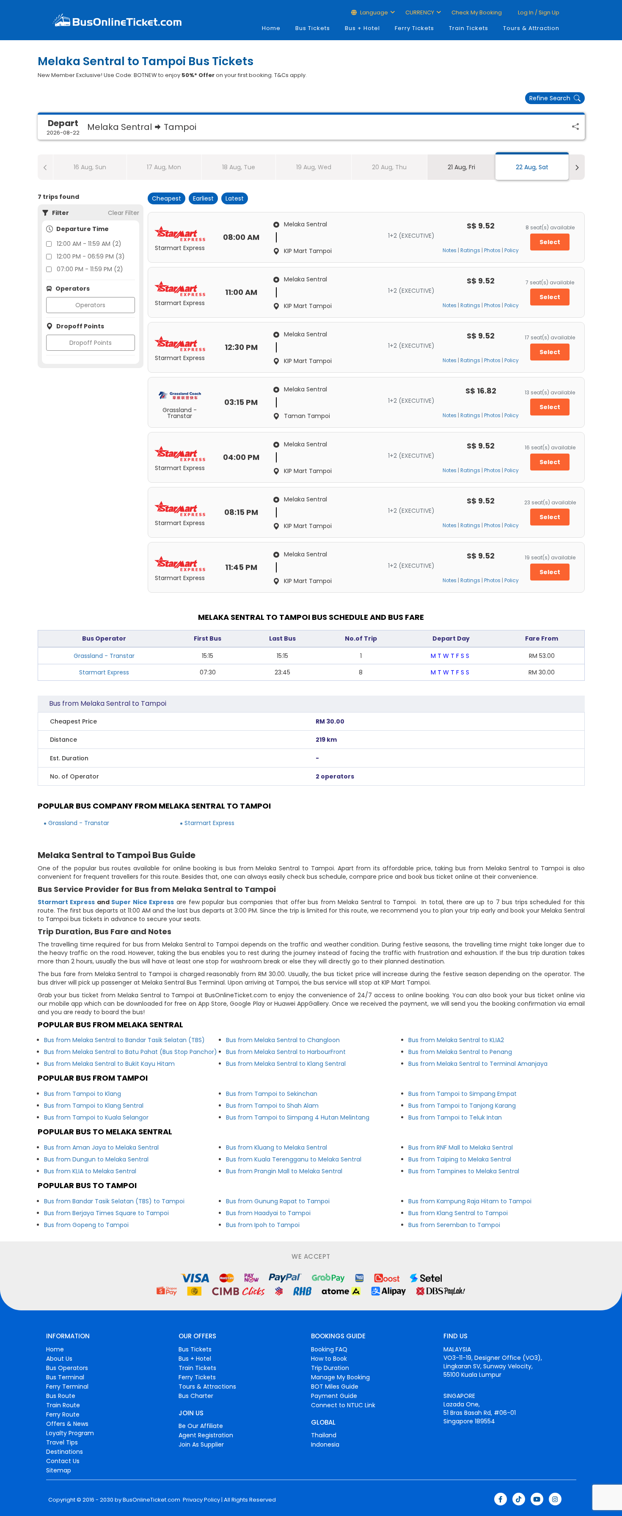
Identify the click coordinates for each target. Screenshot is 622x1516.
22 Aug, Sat (532, 167)
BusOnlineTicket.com (151, 1500)
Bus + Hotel (362, 28)
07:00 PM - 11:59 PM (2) (90, 269)
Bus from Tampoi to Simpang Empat (462, 1094)
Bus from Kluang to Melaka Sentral (276, 1147)
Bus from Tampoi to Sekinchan (271, 1094)
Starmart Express (104, 672)
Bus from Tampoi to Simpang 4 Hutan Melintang (297, 1117)
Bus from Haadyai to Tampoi (268, 1213)
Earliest (203, 198)
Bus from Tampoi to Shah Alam (272, 1105)
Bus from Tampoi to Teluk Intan (455, 1117)
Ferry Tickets (414, 28)
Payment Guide (334, 1396)
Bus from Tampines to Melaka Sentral (463, 1171)
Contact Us (63, 1461)
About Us (59, 1358)
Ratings (470, 250)
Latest (235, 198)
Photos (492, 250)
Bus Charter (196, 1396)
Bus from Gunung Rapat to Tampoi (278, 1201)
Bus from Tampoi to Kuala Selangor (96, 1117)
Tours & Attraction (531, 28)
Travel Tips (62, 1442)
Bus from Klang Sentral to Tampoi (458, 1213)
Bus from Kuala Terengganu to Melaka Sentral (293, 1159)
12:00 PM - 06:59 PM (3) (91, 256)
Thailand (323, 1435)
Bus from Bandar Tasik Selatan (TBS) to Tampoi (114, 1201)
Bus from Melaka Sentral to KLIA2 (456, 1040)
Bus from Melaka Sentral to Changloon (283, 1040)
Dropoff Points (90, 342)
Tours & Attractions (207, 1386)
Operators (90, 305)
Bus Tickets (312, 28)
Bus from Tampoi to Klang (82, 1094)
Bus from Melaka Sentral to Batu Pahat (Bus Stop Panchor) (130, 1052)
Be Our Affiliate (201, 1426)
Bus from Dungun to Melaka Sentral (96, 1159)
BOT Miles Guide (334, 1386)
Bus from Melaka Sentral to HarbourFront (286, 1052)
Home (271, 28)
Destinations (64, 1451)
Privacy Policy (201, 1500)
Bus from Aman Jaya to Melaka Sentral (101, 1147)
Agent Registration (206, 1435)
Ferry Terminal (67, 1386)
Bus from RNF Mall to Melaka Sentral (460, 1147)
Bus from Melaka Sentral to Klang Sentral (286, 1063)
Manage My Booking (340, 1377)
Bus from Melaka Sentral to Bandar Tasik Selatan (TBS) (124, 1040)
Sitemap (58, 1470)
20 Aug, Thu (389, 167)
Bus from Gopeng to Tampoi (86, 1225)
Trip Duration (330, 1368)
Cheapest (166, 198)
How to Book (329, 1358)
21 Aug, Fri (461, 167)
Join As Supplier (201, 1444)
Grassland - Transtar (104, 656)
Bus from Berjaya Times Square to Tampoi (106, 1213)
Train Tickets (468, 28)
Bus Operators (67, 1368)
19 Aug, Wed (313, 167)
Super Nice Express (142, 902)
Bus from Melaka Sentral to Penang (460, 1052)
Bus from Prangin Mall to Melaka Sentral (284, 1171)
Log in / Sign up (538, 12)
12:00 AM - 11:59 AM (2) (89, 243)
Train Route (63, 1405)
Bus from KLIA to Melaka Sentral (90, 1171)
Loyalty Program (70, 1433)
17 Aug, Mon (164, 167)
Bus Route (60, 1396)
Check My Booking (476, 12)
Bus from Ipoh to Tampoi (263, 1225)
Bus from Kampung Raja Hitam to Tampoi (469, 1201)
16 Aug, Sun (90, 167)
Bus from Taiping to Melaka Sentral (459, 1159)
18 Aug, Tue (238, 167)
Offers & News (67, 1424)
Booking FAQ (329, 1349)
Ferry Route (63, 1414)
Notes (450, 250)
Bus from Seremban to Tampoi (454, 1225)
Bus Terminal (65, 1377)
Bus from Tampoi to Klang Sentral (93, 1105)
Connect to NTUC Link (343, 1405)
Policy (511, 250)
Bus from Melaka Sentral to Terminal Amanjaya (478, 1063)
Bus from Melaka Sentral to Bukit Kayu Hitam (109, 1063)
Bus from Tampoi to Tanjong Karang (462, 1105)
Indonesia (325, 1444)
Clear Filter (123, 213)
